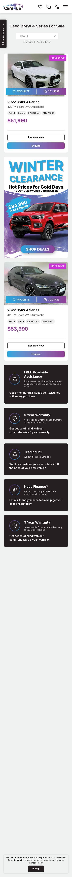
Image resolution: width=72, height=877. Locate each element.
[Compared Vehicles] (49, 7)
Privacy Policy (36, 863)
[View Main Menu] (65, 7)
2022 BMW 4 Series (23, 102)
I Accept (36, 868)
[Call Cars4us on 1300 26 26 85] (57, 7)
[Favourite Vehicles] (40, 7)
